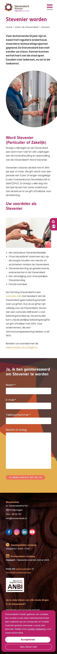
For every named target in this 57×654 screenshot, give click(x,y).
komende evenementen (18, 572)
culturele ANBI (13, 296)
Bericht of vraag (16, 430)
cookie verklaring (36, 629)
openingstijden (23, 568)
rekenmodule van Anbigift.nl (21, 347)
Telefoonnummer (18, 415)
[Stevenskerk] (16, 7)
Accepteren (28, 639)
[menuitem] (9, 27)
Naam (11, 385)
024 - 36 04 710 (13, 514)
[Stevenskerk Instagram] (17, 532)
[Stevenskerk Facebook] (9, 532)
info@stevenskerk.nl (16, 518)
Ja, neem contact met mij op (25, 477)
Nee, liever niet (28, 646)
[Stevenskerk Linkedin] (24, 532)
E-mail (11, 400)
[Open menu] (49, 7)
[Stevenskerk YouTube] (32, 532)
